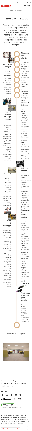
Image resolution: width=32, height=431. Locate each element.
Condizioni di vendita (20, 383)
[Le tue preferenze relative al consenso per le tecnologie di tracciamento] (29, 428)
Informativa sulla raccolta (10, 429)
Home (11, 10)
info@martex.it (22, 421)
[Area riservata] (18, 2)
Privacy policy (5, 381)
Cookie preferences (7, 386)
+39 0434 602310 (8, 421)
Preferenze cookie (6, 383)
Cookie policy (15, 381)
